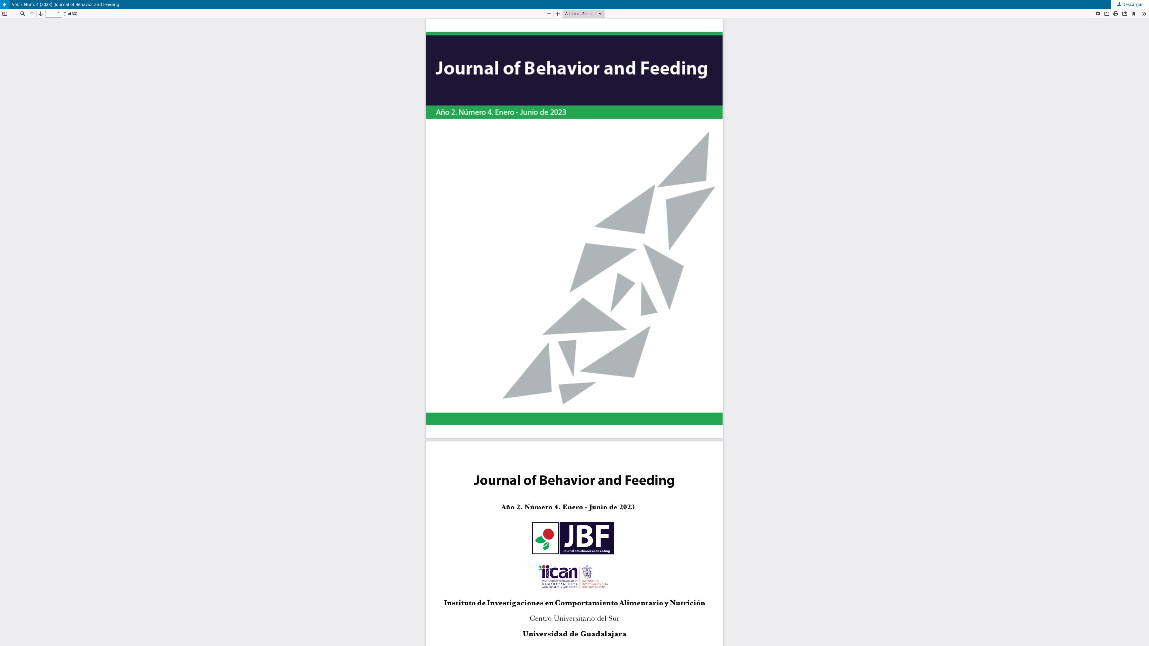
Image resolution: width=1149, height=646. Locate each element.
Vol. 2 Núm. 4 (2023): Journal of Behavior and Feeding (65, 4)
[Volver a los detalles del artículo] (4, 4)
